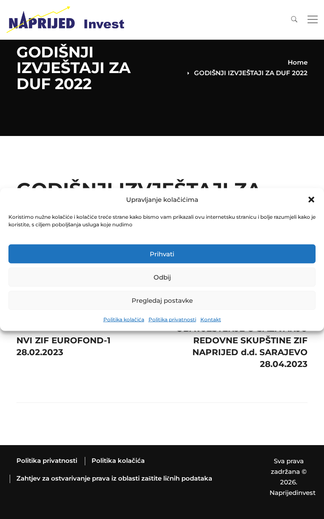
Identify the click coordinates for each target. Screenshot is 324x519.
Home (298, 62)
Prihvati (162, 254)
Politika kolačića (123, 319)
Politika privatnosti (172, 319)
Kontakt (210, 319)
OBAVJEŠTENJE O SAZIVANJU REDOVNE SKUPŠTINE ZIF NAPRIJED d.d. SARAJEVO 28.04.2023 (242, 338)
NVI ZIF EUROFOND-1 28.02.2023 (63, 338)
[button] (311, 200)
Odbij (162, 277)
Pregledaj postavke (162, 300)
